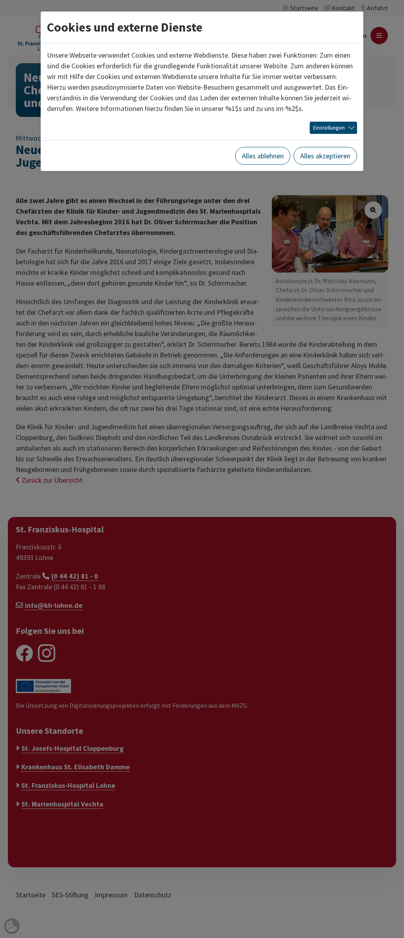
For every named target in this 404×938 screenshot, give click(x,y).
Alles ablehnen (263, 155)
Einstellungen (329, 127)
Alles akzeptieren (325, 155)
